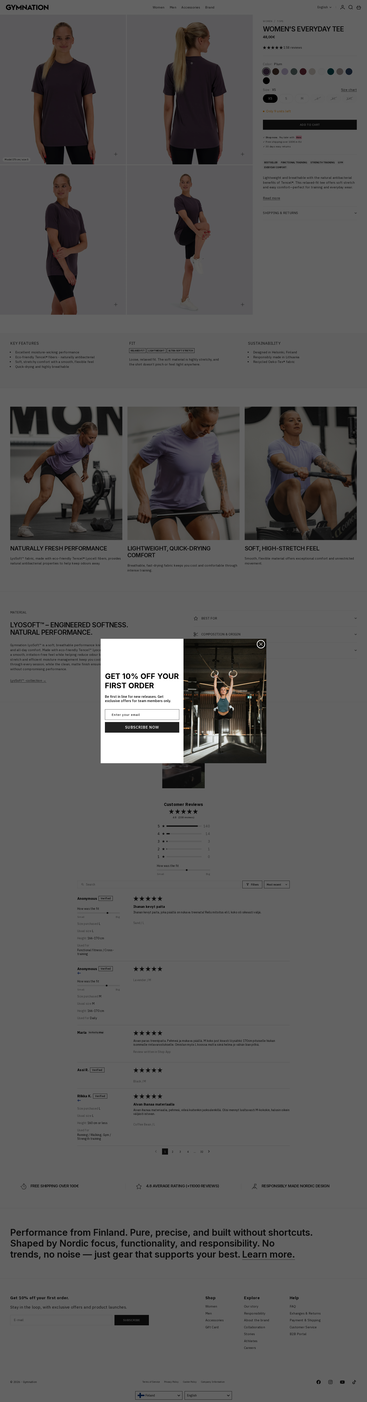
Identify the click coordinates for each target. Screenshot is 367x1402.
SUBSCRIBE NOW (142, 727)
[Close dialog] (261, 644)
